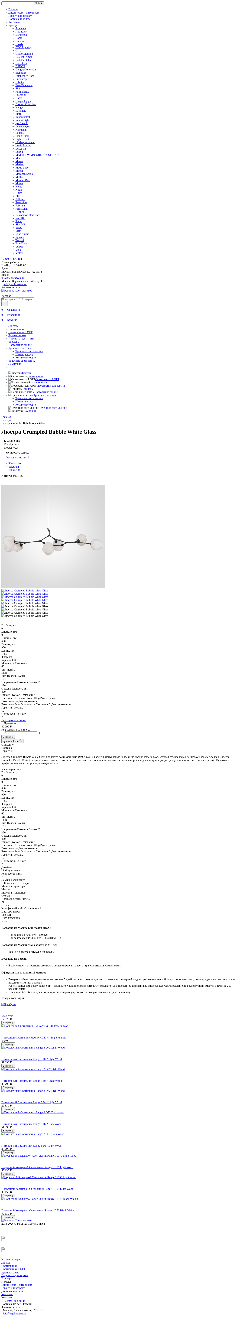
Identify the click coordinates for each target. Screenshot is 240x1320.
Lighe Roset (22, 139)
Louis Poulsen (23, 145)
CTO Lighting (23, 47)
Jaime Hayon (22, 126)
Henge (19, 107)
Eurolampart (22, 78)
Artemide (20, 28)
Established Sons (24, 75)
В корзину (8, 737)
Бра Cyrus (7, 1015)
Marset (19, 161)
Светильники (16, 329)
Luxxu (19, 151)
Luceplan (20, 148)
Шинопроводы (24, 354)
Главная (13, 9)
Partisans (20, 205)
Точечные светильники (22, 360)
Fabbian (19, 82)
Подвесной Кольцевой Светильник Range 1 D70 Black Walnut (38, 1210)
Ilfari (18, 113)
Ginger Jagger (23, 101)
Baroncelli (21, 34)
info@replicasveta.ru (12, 277)
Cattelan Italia (23, 60)
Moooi (19, 170)
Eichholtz (20, 72)
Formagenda (22, 91)
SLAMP (20, 224)
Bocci (18, 37)
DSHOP (20, 66)
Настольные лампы (20, 344)
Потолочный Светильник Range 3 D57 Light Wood (31, 1080)
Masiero (19, 164)
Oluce (18, 192)
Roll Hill (20, 218)
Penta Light (21, 208)
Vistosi (19, 252)
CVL (18, 50)
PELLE (19, 196)
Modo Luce (21, 167)
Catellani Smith (24, 56)
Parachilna (21, 202)
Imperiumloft (22, 116)
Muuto (19, 183)
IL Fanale (20, 110)
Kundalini (21, 129)
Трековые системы (19, 348)
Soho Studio (22, 233)
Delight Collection (25, 69)
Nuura (18, 189)
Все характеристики (13, 720)
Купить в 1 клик (11, 741)
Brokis (19, 44)
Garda (18, 97)
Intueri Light (22, 120)
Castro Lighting (24, 53)
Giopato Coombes (25, 104)
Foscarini (20, 94)
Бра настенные (17, 335)
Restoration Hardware (27, 214)
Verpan (19, 246)
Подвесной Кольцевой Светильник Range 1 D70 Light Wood (37, 1167)
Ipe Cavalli (21, 123)
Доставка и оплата (19, 18)
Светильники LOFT (20, 332)
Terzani (19, 240)
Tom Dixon (21, 243)
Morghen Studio (24, 173)
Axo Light (21, 31)
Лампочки (14, 363)
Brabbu (19, 41)
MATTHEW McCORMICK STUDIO (37, 154)
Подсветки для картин (21, 338)
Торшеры (14, 341)
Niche (18, 186)
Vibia (18, 249)
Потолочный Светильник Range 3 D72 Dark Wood (31, 1123)
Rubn (18, 221)
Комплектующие (25, 357)
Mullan (19, 177)
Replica (19, 211)
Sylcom (19, 237)
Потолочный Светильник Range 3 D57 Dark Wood (31, 1145)
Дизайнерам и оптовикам (23, 12)
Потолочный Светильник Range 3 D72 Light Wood (31, 1059)
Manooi (19, 158)
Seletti (18, 227)
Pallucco (20, 199)
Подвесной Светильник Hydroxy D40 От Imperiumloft (33, 1037)
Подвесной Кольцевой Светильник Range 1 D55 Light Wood (37, 1188)
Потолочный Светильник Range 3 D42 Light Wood (31, 1102)
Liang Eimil (22, 135)
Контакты (14, 22)
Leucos (19, 132)
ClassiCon (21, 63)
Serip (18, 230)
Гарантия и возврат (20, 15)
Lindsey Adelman (25, 142)
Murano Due (22, 180)
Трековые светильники (29, 351)
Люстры (13, 325)
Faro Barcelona (24, 85)
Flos (17, 88)
